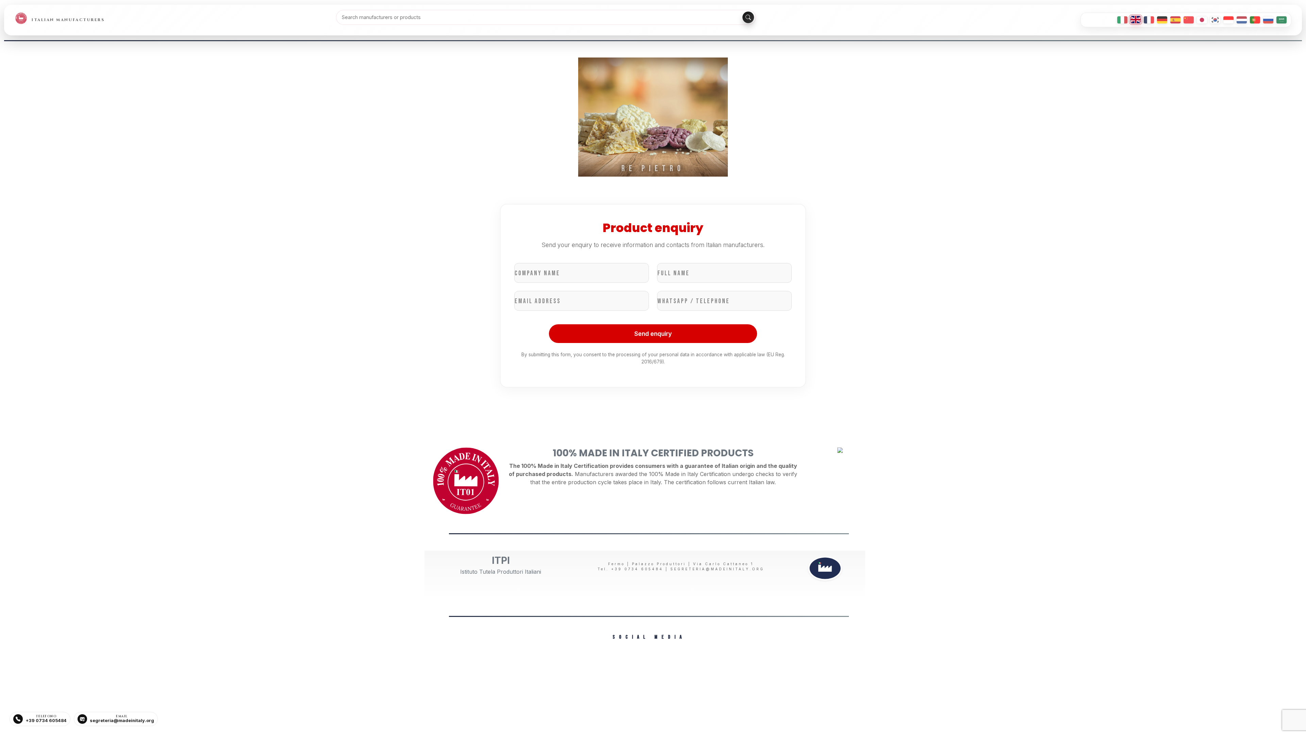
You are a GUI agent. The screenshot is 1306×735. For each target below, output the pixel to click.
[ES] (1175, 20)
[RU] (1268, 20)
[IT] (1122, 20)
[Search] (748, 17)
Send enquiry (653, 333)
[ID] (1228, 20)
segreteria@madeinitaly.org (717, 569)
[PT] (1255, 20)
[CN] (1188, 20)
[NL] (1241, 20)
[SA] (1281, 20)
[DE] (1162, 20)
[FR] (1148, 20)
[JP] (1201, 20)
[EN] (1135, 19)
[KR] (1215, 20)
